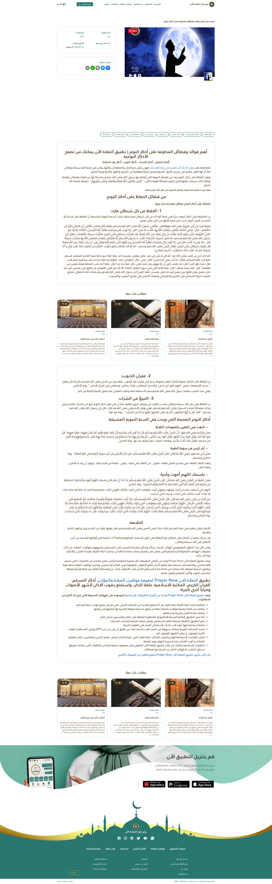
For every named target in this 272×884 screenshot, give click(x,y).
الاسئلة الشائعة (101, 859)
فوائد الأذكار (120, 134)
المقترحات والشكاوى (139, 869)
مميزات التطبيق (178, 848)
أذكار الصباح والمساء (192, 134)
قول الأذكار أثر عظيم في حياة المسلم (172, 167)
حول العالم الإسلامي (179, 864)
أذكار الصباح (208, 134)
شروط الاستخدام (100, 869)
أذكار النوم (162, 134)
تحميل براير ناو (182, 859)
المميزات (148, 4)
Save (134, 30)
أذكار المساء (176, 134)
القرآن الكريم (139, 848)
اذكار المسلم (149, 134)
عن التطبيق (138, 4)
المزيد (106, 4)
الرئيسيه (157, 4)
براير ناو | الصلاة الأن (199, 4)
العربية (60, 4)
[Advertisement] (136, 105)
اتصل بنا (184, 869)
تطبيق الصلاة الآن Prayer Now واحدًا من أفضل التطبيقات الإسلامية (164, 595)
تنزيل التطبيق (86, 4)
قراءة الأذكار (107, 134)
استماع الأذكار (135, 134)
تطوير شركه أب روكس (65, 881)
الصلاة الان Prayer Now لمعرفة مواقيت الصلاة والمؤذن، (147, 580)
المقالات (114, 4)
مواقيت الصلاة (126, 4)
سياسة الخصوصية (100, 864)
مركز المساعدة (93, 848)
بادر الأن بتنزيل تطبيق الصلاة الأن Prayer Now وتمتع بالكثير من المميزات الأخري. (163, 654)
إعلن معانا (110, 848)
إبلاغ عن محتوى (141, 864)
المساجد (124, 848)
